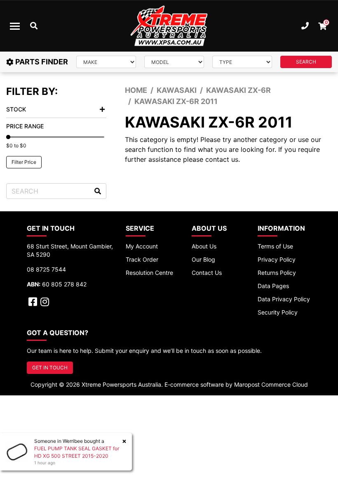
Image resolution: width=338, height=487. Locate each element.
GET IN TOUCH (50, 367)
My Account (142, 246)
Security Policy (278, 312)
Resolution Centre (149, 272)
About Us (204, 246)
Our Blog (203, 259)
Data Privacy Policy (284, 299)
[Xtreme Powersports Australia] (169, 26)
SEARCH (306, 62)
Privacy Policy (277, 259)
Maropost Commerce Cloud (271, 384)
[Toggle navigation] (15, 26)
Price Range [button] (25, 126)
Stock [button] (16, 109)
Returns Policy (277, 272)
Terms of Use (275, 246)
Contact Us (207, 272)
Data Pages (273, 285)
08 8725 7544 (46, 269)
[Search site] (97, 191)
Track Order (142, 259)
